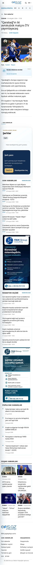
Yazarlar (4, 550)
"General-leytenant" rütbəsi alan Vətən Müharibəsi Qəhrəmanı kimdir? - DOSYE (16, 448)
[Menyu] (3, 3)
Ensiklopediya (7, 8)
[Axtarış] (26, 3)
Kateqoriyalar (6, 547)
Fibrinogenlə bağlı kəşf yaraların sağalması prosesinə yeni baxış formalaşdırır (13, 320)
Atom (7, 556)
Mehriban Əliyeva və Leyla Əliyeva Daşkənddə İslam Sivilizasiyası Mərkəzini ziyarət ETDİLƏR (16, 186)
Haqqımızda (24, 541)
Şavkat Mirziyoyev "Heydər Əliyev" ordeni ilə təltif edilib (14, 218)
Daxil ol (9, 170)
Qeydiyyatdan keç (21, 170)
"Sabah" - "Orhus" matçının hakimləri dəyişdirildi (8, 511)
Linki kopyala (13, 33)
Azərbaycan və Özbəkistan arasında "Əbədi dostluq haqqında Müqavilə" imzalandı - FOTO (14, 197)
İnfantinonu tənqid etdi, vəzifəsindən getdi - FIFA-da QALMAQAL (24, 486)
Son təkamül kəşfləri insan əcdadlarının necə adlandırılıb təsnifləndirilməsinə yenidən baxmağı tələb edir (16, 299)
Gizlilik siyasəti (25, 550)
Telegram (13, 64)
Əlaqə (22, 544)
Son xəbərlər (5, 541)
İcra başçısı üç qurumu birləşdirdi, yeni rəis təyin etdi (17, 419)
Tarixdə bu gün (6, 553)
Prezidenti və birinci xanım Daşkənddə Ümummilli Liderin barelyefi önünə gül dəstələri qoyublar (15, 227)
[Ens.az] (16, 3)
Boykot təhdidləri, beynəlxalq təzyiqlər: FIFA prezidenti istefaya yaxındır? (24, 512)
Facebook (7, 64)
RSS (2, 556)
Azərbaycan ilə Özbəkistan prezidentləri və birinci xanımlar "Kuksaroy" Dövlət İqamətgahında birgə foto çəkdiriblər (16, 208)
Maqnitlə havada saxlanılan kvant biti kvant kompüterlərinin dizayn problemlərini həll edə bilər (15, 310)
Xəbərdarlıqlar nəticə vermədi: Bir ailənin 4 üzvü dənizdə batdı (17, 410)
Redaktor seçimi (6, 544)
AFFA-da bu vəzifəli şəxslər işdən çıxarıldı (7, 484)
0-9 (15, 8)
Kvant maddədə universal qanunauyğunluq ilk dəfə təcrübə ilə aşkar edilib (14, 331)
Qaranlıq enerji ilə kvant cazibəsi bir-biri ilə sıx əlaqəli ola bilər (16, 341)
